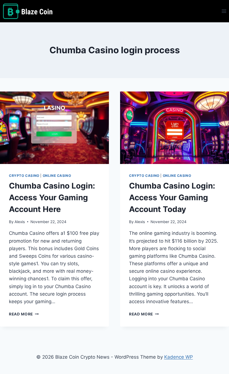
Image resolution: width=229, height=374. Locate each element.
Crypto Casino (24, 175)
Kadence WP (178, 357)
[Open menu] (224, 11)
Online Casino (57, 175)
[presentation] (54, 127)
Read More (24, 314)
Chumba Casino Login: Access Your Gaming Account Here (52, 197)
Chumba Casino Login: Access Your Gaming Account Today (172, 197)
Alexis (20, 221)
